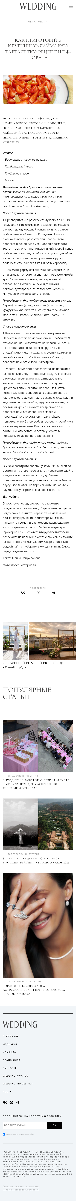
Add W (7, 1091)
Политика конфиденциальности (21, 1190)
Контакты (10, 1068)
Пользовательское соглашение (21, 1186)
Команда (9, 1052)
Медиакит (10, 1044)
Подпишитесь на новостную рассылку (32, 1116)
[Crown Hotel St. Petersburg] (38, 665)
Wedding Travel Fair (18, 1084)
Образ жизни (38, 22)
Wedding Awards (15, 1076)
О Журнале (11, 1036)
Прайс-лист (11, 1060)
